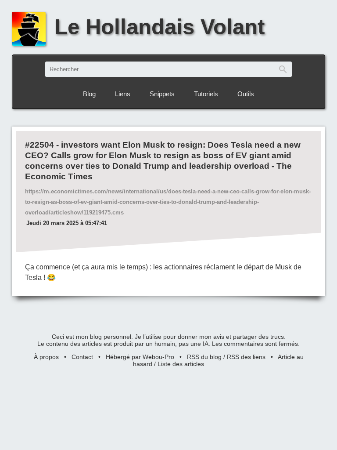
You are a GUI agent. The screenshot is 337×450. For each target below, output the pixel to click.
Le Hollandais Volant (159, 27)
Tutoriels (206, 94)
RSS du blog (204, 356)
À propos (46, 356)
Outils (245, 94)
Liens (122, 94)
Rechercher (283, 69)
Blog (89, 94)
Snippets (162, 94)
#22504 (39, 144)
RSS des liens (246, 356)
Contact (82, 356)
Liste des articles (181, 363)
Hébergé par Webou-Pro (140, 356)
